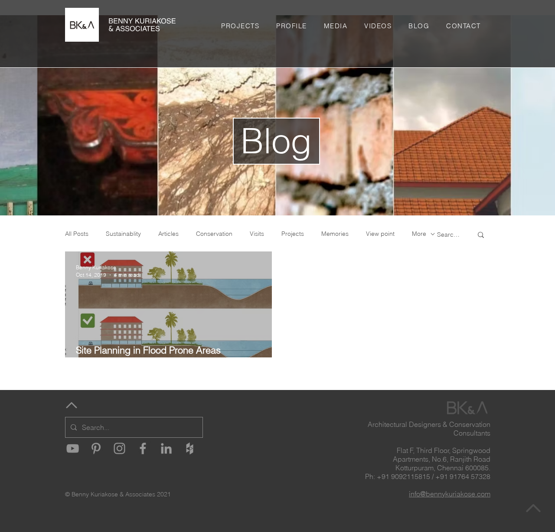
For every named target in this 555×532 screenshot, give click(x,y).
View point (380, 234)
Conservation (214, 234)
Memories (335, 234)
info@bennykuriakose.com (449, 493)
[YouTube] (72, 448)
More (419, 234)
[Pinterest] (96, 448)
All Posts (76, 234)
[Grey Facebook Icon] (142, 448)
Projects (292, 234)
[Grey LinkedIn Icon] (166, 448)
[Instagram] (119, 448)
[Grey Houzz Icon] (189, 448)
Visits (257, 234)
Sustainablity (123, 234)
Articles (168, 234)
